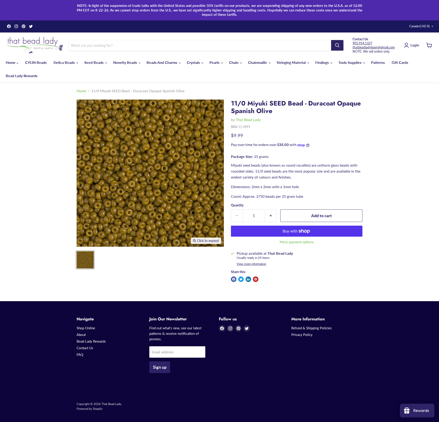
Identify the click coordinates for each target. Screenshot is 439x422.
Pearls (214, 62)
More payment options (297, 242)
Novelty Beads (125, 62)
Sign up (159, 367)
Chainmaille (258, 62)
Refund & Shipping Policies (311, 328)
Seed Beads (94, 62)
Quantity (237, 205)
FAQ (80, 354)
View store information (251, 264)
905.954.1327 (362, 43)
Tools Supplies (350, 62)
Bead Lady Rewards (21, 75)
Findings (322, 62)
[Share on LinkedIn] (248, 279)
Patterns (378, 62)
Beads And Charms (162, 62)
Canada (419, 26)
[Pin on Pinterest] (255, 279)
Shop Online (86, 328)
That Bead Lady (248, 119)
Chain (234, 62)
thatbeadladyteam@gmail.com (374, 47)
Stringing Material (292, 62)
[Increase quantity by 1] (271, 215)
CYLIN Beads (36, 62)
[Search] (337, 45)
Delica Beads (65, 62)
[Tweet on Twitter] (241, 279)
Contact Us (85, 348)
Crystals (194, 62)
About (81, 335)
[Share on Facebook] (233, 279)
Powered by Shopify (90, 409)
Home (11, 62)
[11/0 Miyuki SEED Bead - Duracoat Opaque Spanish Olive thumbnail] (85, 260)
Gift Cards (400, 62)
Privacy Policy (302, 335)
